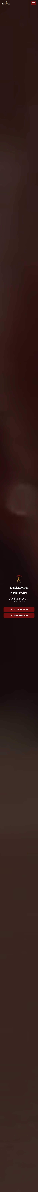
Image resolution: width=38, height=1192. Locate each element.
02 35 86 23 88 (21, 609)
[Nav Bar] (33, 3)
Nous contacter (21, 615)
